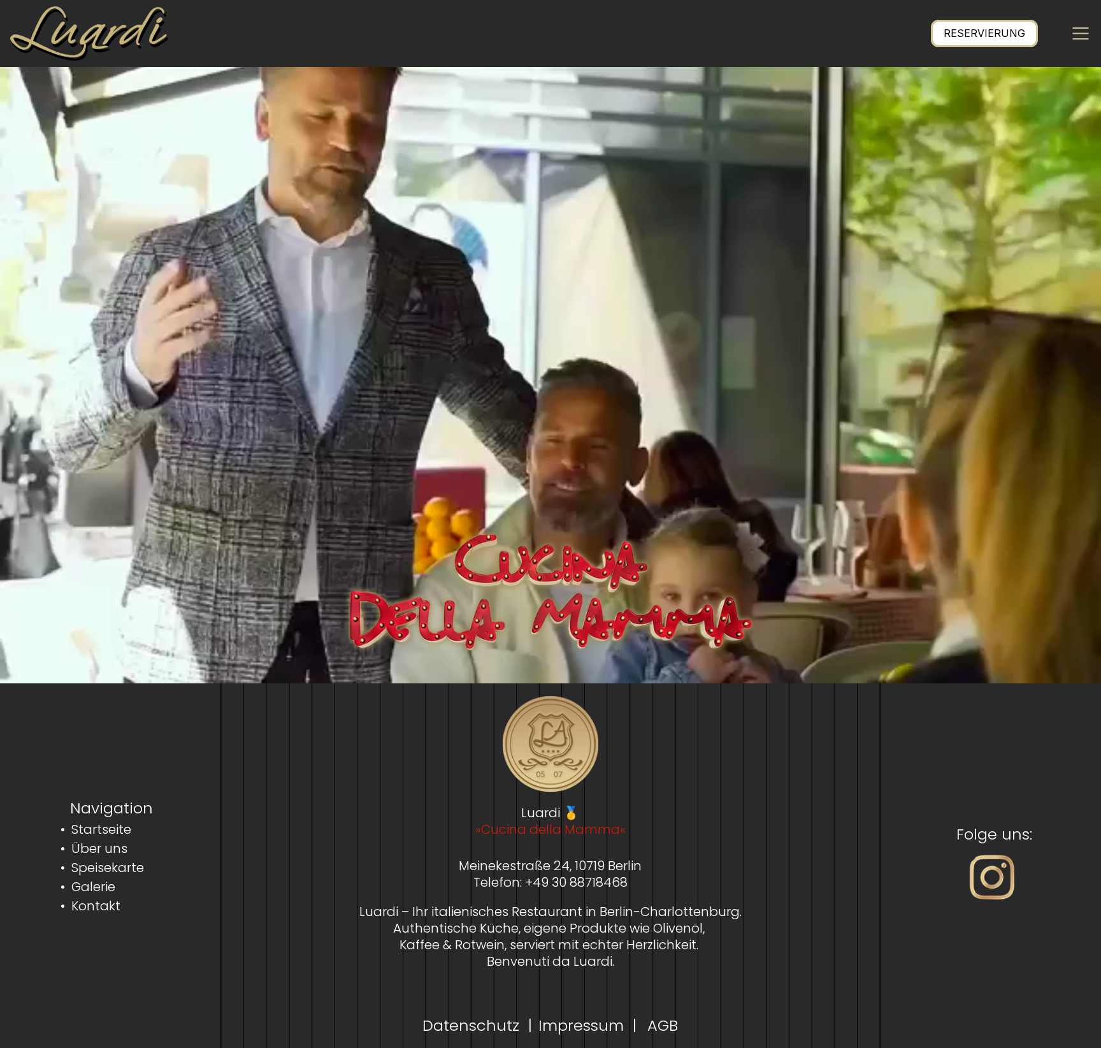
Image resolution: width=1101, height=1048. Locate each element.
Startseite (101, 829)
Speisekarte (107, 868)
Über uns (99, 848)
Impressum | (587, 1025)
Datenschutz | (477, 1025)
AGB (660, 1025)
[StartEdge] (89, 33)
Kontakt (95, 906)
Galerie (93, 887)
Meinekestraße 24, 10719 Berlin (550, 866)
